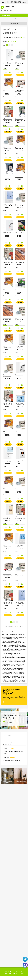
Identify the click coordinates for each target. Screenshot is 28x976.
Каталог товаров (6, 15)
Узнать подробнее (10, 702)
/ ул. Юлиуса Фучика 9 (15, 721)
